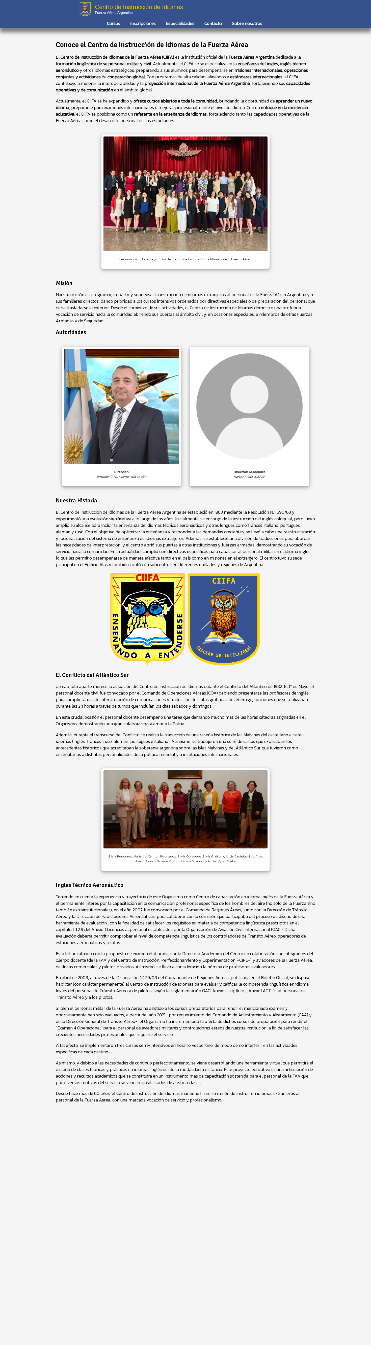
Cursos (113, 23)
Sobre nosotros (247, 23)
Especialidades (180, 23)
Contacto (213, 23)
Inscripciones (143, 23)
